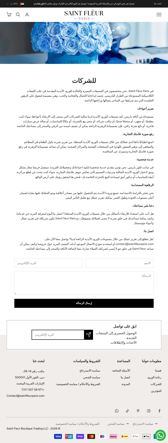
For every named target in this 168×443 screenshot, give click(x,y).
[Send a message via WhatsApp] (160, 435)
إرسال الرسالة (84, 303)
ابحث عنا (157, 3)
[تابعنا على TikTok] (127, 411)
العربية (41, 3)
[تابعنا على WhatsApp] (117, 411)
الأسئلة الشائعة (121, 370)
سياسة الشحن (91, 377)
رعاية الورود (154, 377)
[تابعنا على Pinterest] (138, 411)
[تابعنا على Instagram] (149, 411)
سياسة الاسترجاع (90, 370)
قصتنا (158, 370)
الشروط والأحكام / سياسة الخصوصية (78, 384)
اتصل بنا (125, 377)
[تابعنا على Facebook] (159, 411)
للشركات (156, 384)
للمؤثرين (156, 391)
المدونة (125, 384)
